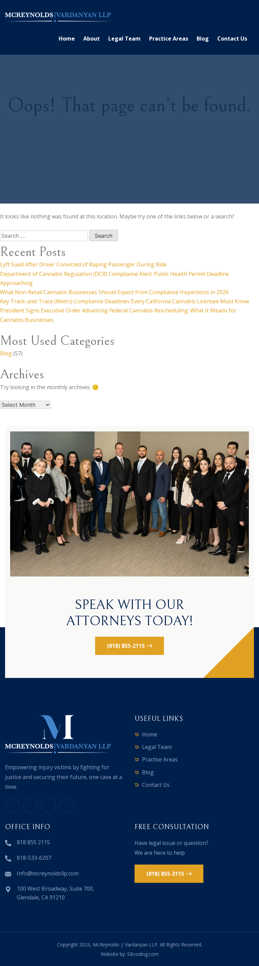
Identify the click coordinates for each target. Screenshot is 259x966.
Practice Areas (168, 38)
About (91, 38)
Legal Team (124, 38)
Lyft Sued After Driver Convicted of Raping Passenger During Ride (83, 264)
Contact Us (232, 38)
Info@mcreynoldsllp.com (48, 873)
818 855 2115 (33, 842)
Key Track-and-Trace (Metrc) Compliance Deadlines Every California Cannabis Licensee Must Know (124, 301)
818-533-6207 (34, 858)
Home (67, 38)
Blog (203, 38)
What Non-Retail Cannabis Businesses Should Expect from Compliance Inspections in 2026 (114, 292)
